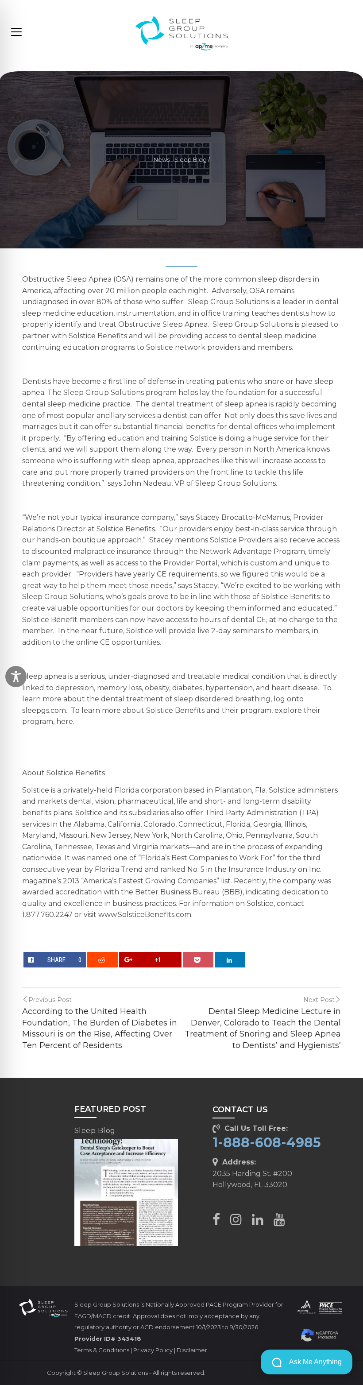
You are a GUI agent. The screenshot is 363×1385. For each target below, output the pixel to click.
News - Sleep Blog (180, 159)
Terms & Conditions (101, 1350)
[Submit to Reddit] (102, 959)
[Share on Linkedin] (230, 959)
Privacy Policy (153, 1350)
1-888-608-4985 (266, 1142)
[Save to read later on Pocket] (198, 959)
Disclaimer (192, 1350)
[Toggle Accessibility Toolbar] (15, 676)
